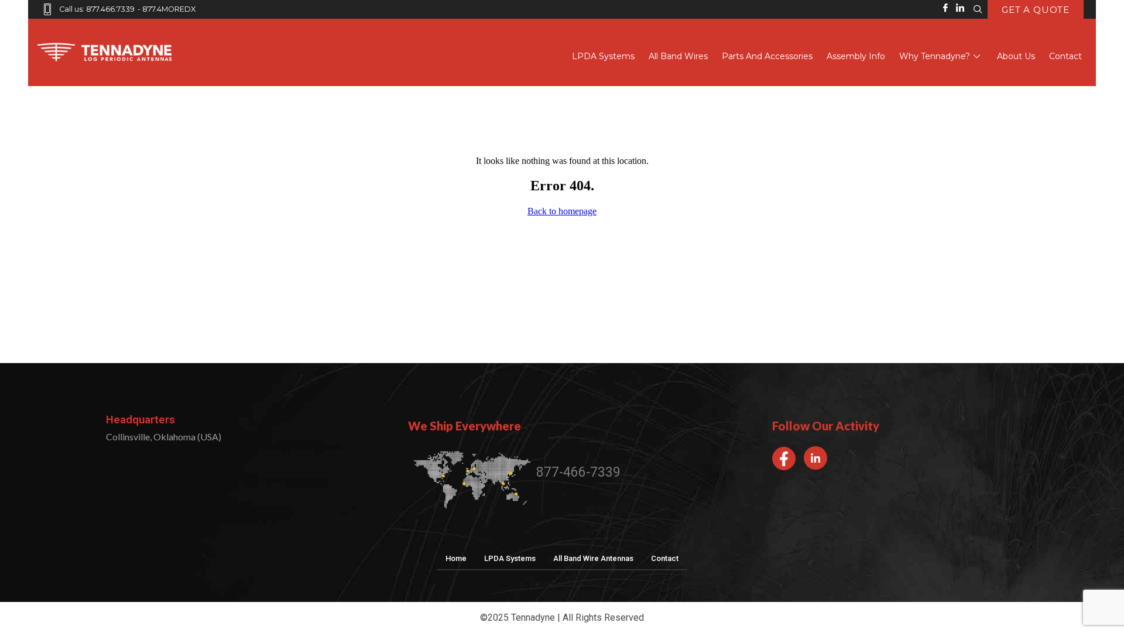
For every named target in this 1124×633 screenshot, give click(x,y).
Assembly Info (856, 56)
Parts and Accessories (767, 56)
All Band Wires (678, 56)
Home (456, 558)
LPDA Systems (603, 56)
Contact (1065, 56)
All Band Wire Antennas (593, 558)
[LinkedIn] (815, 458)
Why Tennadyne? (934, 56)
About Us (1016, 56)
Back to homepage (562, 211)
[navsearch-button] (978, 9)
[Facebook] (784, 458)
